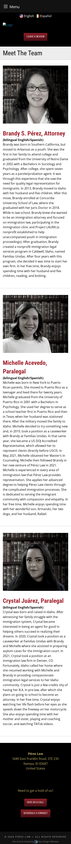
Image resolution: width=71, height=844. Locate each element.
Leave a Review (35, 36)
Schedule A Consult (35, 813)
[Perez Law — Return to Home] (8, 24)
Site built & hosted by (35, 841)
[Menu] (6, 6)
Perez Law (23, 836)
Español (45, 16)
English (29, 16)
